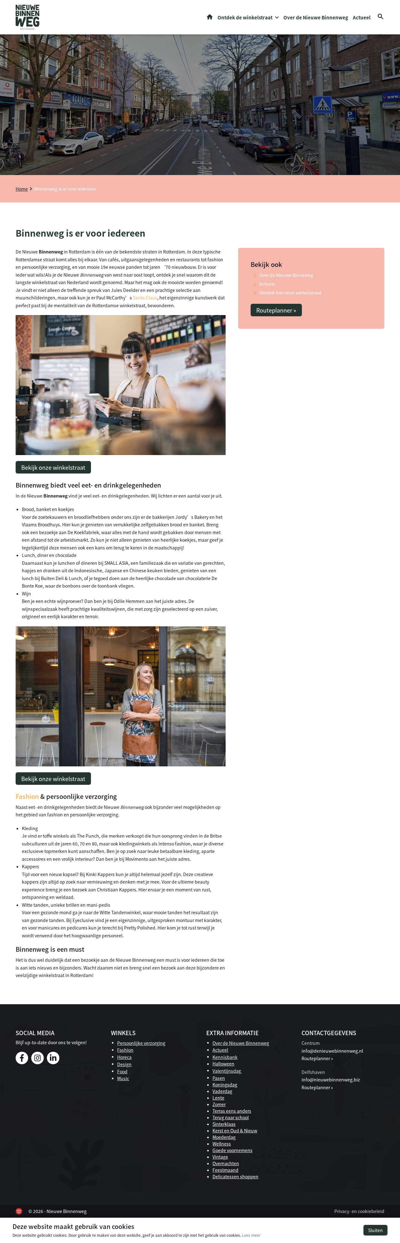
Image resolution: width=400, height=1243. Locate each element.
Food (122, 1071)
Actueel (362, 17)
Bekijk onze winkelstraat (53, 467)
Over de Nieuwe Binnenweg (315, 17)
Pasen (218, 1078)
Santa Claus (145, 297)
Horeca (124, 1057)
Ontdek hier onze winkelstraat (290, 292)
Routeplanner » (276, 310)
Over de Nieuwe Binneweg (286, 275)
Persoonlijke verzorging (141, 1043)
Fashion (27, 796)
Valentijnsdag (227, 1071)
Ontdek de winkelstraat (245, 17)
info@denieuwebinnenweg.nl (332, 1051)
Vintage (220, 1157)
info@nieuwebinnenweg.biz (331, 1079)
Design (124, 1064)
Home (210, 17)
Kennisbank (225, 1057)
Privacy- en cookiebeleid (359, 1211)
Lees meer (251, 1235)
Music (123, 1078)
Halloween (223, 1063)
